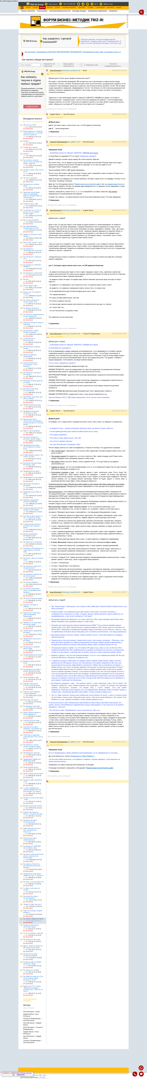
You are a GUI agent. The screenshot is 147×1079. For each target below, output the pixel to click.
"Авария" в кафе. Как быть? (32, 904)
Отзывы (90, 7)
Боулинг (26, 279)
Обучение (81, 7)
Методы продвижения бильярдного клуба (30, 534)
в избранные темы (91, 65)
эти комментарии (111, 184)
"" (100, 768)
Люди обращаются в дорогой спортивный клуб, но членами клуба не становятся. (33, 132)
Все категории (30, 52)
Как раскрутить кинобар (31, 970)
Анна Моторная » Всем (31, 1011)
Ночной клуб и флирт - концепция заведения (30, 954)
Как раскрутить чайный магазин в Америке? (30, 331)
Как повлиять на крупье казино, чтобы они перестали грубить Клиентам (32, 161)
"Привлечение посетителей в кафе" (87, 184)
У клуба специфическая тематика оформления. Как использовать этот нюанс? (32, 789)
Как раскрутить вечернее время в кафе (31, 647)
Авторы (50, 7)
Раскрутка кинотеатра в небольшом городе (31, 926)
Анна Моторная (55, 70)
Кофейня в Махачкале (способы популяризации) (31, 684)
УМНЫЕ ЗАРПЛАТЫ (28, 11)
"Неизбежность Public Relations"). (82, 756)
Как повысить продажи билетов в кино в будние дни (33, 315)
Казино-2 (26, 154)
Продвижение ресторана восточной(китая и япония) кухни (31, 446)
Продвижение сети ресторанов (33, 477)
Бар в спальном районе (31, 220)
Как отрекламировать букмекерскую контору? (31, 227)
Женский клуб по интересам (32, 542)
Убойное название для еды (32, 405)
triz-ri (96, 4)
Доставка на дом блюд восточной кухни (30, 389)
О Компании (100, 7)
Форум (42, 7)
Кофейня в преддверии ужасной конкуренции (30, 500)
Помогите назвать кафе (31, 677)
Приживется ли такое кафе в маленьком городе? (32, 623)
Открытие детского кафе (31, 720)
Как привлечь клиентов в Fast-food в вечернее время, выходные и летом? (33, 978)
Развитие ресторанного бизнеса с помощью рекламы (32, 813)
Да (14, 1075)
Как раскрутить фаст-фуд (31, 939)
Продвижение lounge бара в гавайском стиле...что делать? (33, 874)
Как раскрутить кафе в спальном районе (30, 897)
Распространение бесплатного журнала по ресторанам (33, 509)
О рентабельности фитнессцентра (29, 339)
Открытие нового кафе (30, 204)
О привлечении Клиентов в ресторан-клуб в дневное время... (32, 525)
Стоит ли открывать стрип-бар (33, 933)
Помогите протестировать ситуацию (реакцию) (31, 692)
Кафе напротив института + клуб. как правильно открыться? (32, 830)
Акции (118, 7)
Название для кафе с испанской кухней (30, 821)
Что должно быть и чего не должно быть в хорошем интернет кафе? (32, 211)
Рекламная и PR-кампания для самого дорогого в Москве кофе (33, 550)
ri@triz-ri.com (108, 4)
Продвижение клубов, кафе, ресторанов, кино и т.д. (102, 52)
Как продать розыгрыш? (31, 308)
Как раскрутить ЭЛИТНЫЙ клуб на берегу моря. (32, 847)
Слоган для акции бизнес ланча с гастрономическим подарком (32, 590)
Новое (28, 7)
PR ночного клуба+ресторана (32, 598)
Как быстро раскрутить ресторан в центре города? (32, 438)
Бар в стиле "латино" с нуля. (32, 242)
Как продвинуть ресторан (31, 706)
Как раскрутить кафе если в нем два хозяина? (32, 567)
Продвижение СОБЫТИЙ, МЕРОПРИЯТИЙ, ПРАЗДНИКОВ (59, 52)
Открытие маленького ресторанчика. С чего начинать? (30, 364)
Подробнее (21, 1075)
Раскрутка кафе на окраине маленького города (32, 962)
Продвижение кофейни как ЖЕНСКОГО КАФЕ (32, 760)
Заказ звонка (53, 4)
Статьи (35, 7)
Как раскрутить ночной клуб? (32, 273)
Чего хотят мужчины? (30, 178)
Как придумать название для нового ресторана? (32, 575)
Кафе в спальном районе (31, 431)
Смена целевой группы (30, 767)
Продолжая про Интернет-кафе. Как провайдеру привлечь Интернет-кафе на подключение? (32, 194)
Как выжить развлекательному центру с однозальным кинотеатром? (33, 855)
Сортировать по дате (37, 121)
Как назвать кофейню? (30, 582)
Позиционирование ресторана (33, 655)
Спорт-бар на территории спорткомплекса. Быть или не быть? (33, 736)
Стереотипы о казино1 (30, 147)
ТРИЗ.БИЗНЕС (42, 11)
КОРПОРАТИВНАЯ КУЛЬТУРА (59, 11)
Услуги (57, 7)
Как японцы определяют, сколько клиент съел (31, 301)
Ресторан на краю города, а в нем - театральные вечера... (33, 517)
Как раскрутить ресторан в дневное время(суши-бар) (32, 670)
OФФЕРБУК (113, 11)
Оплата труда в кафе (30, 285)
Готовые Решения (69, 7)
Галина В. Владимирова (58, 142)
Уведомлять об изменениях (49, 65)
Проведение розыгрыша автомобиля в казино (31, 412)
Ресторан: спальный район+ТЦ (33, 882)
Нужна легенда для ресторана (33, 773)
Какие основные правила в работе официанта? (32, 713)
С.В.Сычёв (42, 1077)
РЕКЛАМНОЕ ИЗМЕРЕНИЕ (97, 11)
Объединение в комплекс (31, 753)
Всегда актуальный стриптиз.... (33, 806)
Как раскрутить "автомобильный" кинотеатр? (32, 249)
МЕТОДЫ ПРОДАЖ (79, 11)
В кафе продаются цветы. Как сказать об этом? (33, 456)
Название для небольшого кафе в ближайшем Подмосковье (31, 614)
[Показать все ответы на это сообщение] (62, 109)
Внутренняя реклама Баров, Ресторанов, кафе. (32, 464)
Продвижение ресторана (31, 471)
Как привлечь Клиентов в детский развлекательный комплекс (31, 865)
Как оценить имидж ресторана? (33, 919)
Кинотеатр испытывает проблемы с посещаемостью (32, 727)
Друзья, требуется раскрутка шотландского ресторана (32, 946)
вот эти (122, 184)
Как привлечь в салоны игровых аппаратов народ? (32, 745)
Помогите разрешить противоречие (30, 355)
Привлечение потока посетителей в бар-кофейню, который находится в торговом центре (33, 421)
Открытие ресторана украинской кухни (30, 839)
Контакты (110, 7)
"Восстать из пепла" (29, 125)
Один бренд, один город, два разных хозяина (32, 397)
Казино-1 (26, 141)
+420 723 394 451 (69, 4)
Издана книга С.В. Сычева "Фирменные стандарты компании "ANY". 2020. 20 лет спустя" (33, 988)
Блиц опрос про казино (30, 700)
